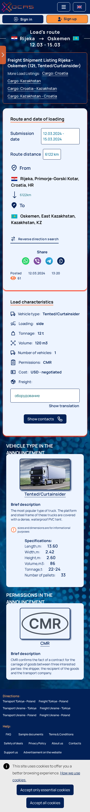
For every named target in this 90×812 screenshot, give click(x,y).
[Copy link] (61, 261)
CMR (45, 643)
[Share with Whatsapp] (25, 261)
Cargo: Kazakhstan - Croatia (32, 96)
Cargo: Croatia (55, 73)
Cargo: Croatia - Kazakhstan (32, 88)
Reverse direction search (38, 239)
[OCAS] (17, 7)
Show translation (64, 405)
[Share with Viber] (37, 261)
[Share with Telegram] (49, 261)
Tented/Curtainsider (45, 494)
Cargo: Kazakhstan (24, 80)
